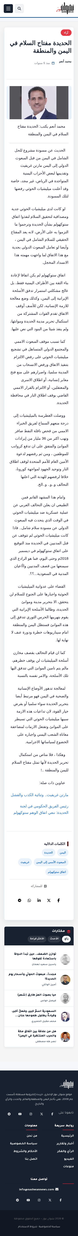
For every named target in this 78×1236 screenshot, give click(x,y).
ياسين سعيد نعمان (44, 964)
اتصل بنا (31, 1159)
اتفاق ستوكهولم (57, 871)
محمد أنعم (65, 61)
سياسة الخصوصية (23, 1143)
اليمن (63, 852)
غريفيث (25, 862)
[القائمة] (8, 8)
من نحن (32, 1136)
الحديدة (48, 852)
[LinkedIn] (39, 899)
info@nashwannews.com (36, 1189)
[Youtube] (20, 1114)
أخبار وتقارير (65, 1143)
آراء (66, 32)
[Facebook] (59, 899)
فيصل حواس (48, 1001)
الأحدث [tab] (54, 939)
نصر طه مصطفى (45, 1041)
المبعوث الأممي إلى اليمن (51, 862)
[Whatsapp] (29, 899)
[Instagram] (31, 1114)
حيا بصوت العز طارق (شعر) (36, 995)
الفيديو (69, 1159)
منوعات (68, 1166)
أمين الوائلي (49, 985)
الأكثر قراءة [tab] (37, 939)
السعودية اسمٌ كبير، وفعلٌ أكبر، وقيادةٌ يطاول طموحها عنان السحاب (34, 1016)
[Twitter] (49, 899)
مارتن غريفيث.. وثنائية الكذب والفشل (39, 795)
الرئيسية (67, 1136)
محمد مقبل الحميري (43, 1021)
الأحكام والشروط (25, 1151)
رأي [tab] (66, 939)
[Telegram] (20, 899)
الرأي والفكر (65, 1151)
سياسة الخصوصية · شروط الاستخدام (39, 1227)
